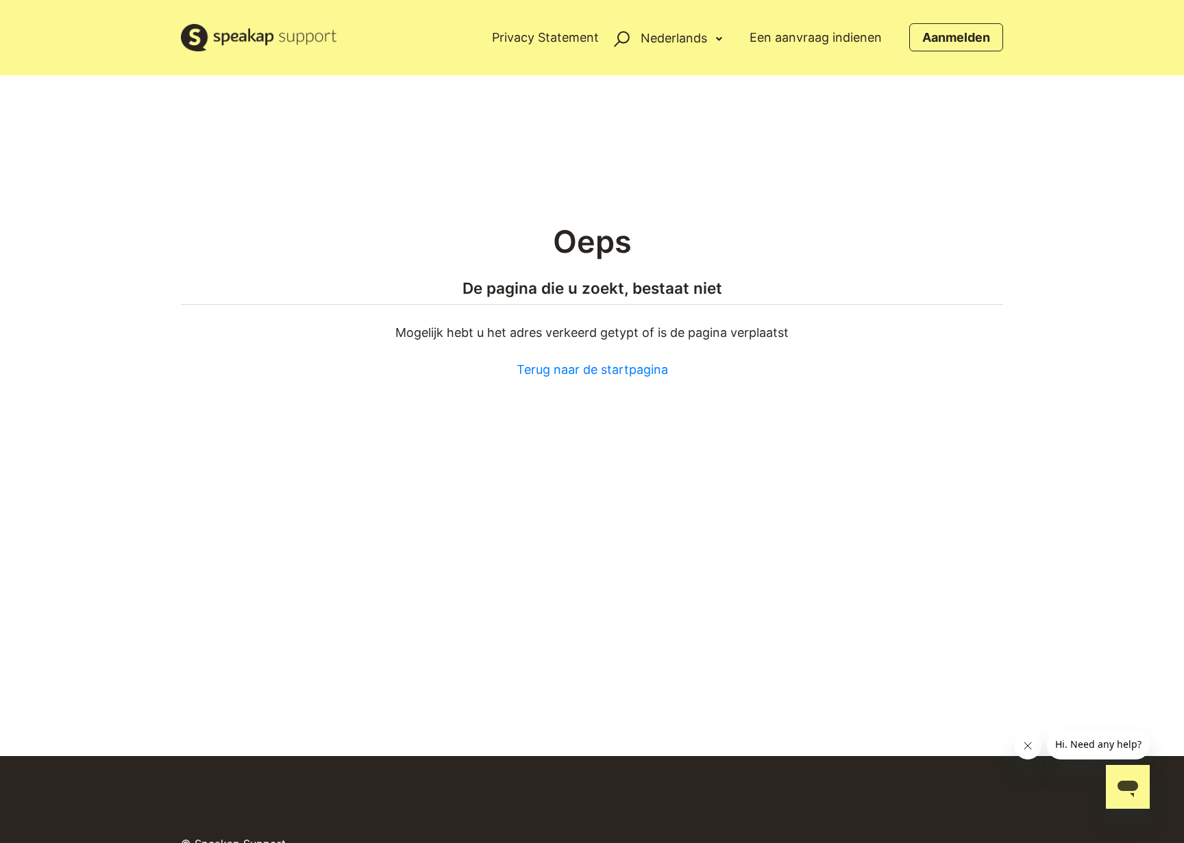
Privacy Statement (545, 37)
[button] (620, 37)
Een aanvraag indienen (816, 37)
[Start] (258, 37)
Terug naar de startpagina (592, 369)
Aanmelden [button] (956, 37)
